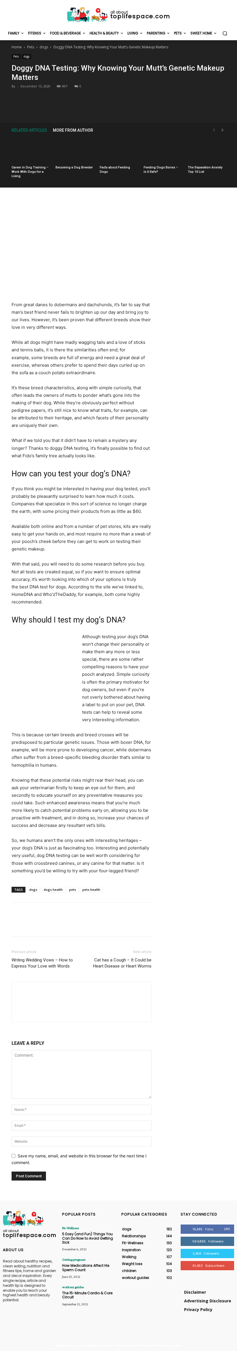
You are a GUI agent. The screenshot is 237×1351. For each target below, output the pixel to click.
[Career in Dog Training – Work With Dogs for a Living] (30, 150)
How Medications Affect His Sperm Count (86, 1267)
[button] (225, 33)
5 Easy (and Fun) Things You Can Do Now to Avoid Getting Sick (87, 1238)
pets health (91, 889)
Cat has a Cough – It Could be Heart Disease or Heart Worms (122, 963)
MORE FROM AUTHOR (73, 130)
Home (17, 47)
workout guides (73, 1287)
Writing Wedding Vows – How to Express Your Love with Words (42, 963)
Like (227, 1229)
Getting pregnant (74, 1259)
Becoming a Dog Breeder (74, 167)
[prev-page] (214, 130)
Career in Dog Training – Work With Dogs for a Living (30, 172)
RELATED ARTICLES (29, 130)
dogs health (53, 889)
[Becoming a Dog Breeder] (74, 150)
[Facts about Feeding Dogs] (118, 150)
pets (72, 889)
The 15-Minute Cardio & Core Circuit (87, 1295)
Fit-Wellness (70, 1228)
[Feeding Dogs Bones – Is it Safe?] (162, 150)
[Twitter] (105, 109)
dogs (44, 47)
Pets (30, 47)
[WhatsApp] (131, 109)
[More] (145, 109)
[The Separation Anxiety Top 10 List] (206, 150)
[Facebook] (91, 109)
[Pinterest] (118, 109)
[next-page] (222, 130)
